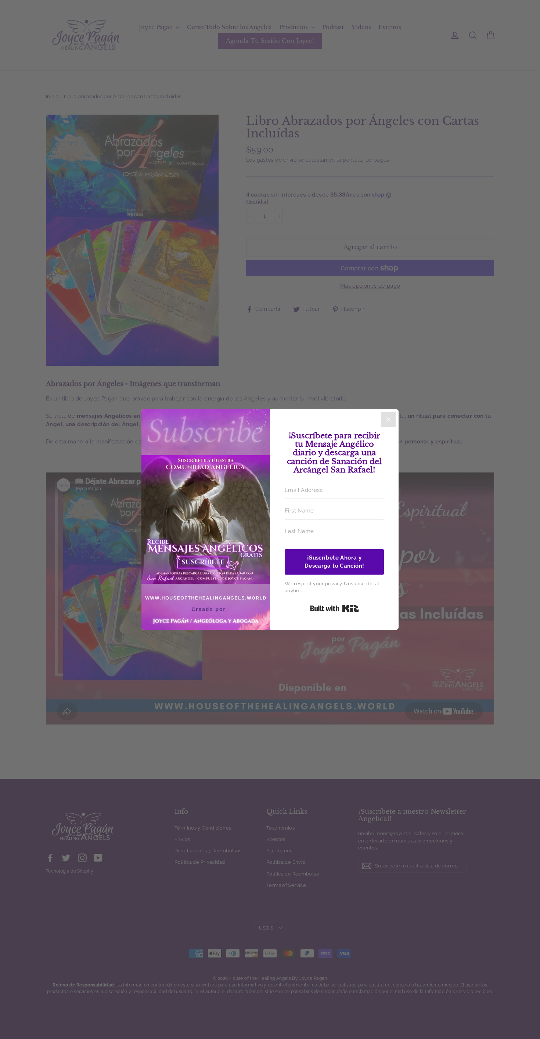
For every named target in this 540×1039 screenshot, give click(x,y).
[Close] (388, 419)
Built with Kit (334, 608)
